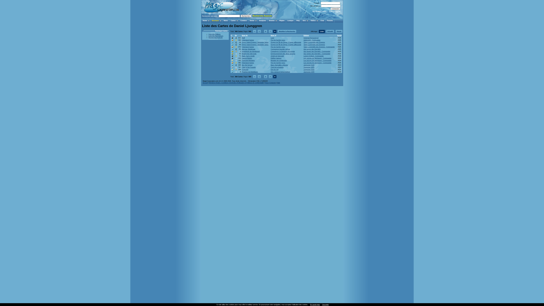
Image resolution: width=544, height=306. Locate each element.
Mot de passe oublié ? (319, 11)
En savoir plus (315, 304)
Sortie (339, 35)
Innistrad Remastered (311, 38)
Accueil (205, 83)
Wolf (243, 38)
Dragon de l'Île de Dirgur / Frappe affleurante (286, 42)
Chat (322, 20)
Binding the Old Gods (249, 54)
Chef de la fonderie (277, 67)
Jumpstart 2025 (309, 65)
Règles (281, 20)
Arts (304, 20)
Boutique (215, 20)
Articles (272, 20)
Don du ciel (274, 69)
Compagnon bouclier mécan (280, 49)
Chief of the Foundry (249, 67)
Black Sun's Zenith (248, 56)
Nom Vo (245, 35)
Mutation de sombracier (279, 60)
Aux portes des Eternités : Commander (317, 51)
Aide (278, 83)
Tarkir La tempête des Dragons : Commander (319, 47)
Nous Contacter (270, 83)
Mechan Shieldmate (248, 49)
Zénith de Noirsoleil (277, 56)
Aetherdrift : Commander (312, 40)
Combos (243, 20)
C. (231, 35)
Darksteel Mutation (248, 60)
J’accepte (325, 304)
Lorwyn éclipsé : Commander (314, 56)
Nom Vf (273, 35)
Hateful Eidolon (247, 58)
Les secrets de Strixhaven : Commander (318, 58)
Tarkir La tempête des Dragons (314, 42)
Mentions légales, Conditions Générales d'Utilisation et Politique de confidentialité (236, 83)
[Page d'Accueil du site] (222, 18)
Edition (306, 35)
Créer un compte (334, 11)
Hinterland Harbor (248, 40)
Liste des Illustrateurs (216, 36)
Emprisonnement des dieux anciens (283, 54)
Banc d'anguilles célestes (279, 65)
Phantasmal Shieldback (250, 72)
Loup (272, 38)
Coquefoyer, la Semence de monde (283, 51)
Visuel (339, 31)
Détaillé (330, 31)
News (226, 20)
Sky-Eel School (247, 65)
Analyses (262, 20)
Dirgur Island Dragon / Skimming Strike (255, 42)
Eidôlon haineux (276, 58)
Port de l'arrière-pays (278, 40)
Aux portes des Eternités (312, 49)
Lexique (290, 20)
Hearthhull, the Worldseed (251, 51)
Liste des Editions (215, 34)
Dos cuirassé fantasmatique (280, 72)
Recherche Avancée (262, 16)
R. (235, 35)
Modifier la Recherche (287, 31)
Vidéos (313, 20)
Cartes (233, 20)
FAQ (298, 20)
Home (205, 20)
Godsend (245, 69)
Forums (330, 20)
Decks (252, 20)
